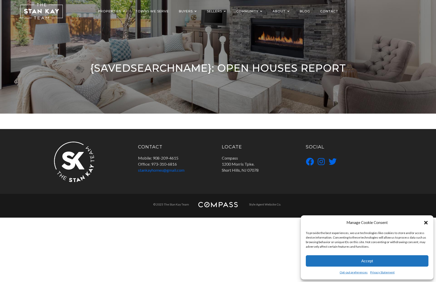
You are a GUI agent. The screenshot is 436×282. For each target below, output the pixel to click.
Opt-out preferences (354, 272)
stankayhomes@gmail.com (161, 170)
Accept (367, 261)
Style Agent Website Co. (265, 204)
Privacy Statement (382, 272)
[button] (425, 222)
